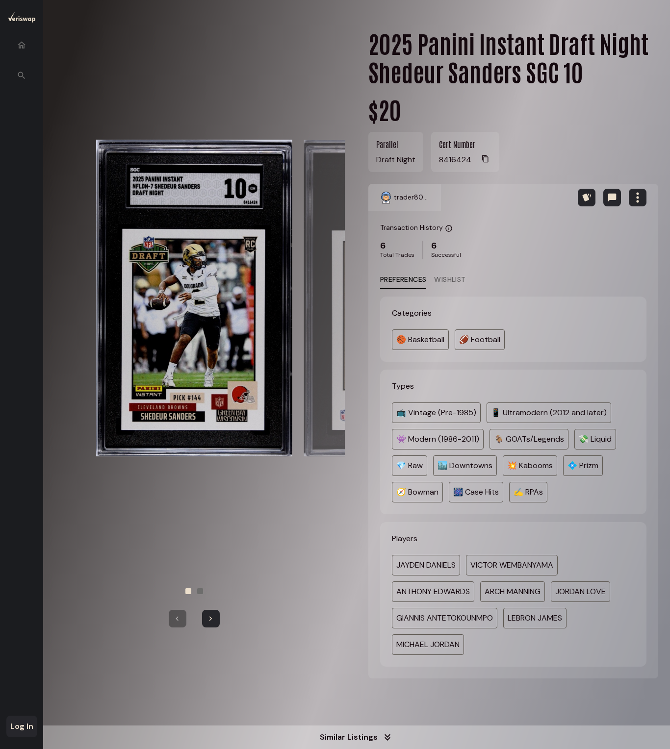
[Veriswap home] (21, 19)
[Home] (21, 45)
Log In (21, 726)
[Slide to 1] (188, 591)
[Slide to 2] (200, 591)
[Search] (21, 75)
